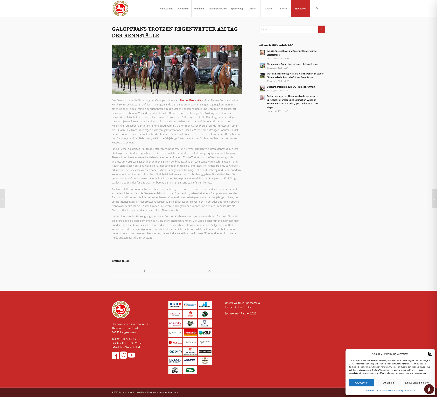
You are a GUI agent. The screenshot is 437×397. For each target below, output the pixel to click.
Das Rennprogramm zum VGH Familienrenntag (291, 86)
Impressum (410, 390)
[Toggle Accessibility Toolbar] (429, 389)
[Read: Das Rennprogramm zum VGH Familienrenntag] (262, 88)
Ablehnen (388, 382)
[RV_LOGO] (120, 8)
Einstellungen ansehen (417, 382)
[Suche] (317, 8)
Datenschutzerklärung (393, 390)
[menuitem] (166, 8)
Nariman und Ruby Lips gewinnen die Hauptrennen (293, 64)
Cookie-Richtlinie (373, 390)
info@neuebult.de (130, 347)
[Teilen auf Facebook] (144, 270)
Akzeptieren (361, 382)
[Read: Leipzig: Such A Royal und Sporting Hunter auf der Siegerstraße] (262, 53)
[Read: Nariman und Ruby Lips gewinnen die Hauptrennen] (262, 66)
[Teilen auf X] (209, 270)
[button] (430, 353)
